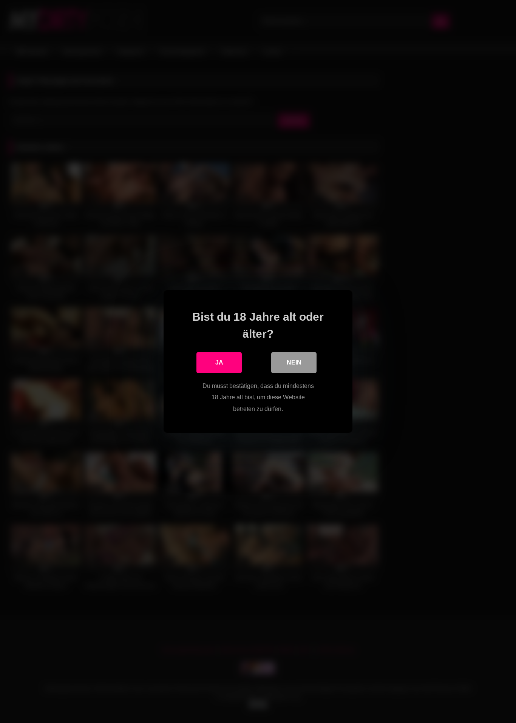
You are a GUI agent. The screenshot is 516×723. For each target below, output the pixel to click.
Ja (219, 362)
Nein (294, 362)
